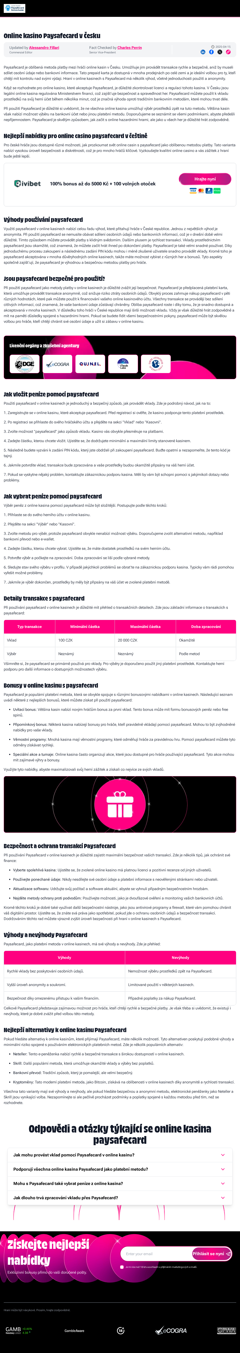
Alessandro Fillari (44, 47)
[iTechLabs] (123, 364)
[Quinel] (90, 364)
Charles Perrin (129, 47)
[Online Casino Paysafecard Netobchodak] (14, 8)
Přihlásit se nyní (208, 1253)
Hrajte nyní (205, 178)
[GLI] (156, 364)
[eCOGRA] (57, 364)
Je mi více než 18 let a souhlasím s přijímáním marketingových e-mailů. (161, 1267)
